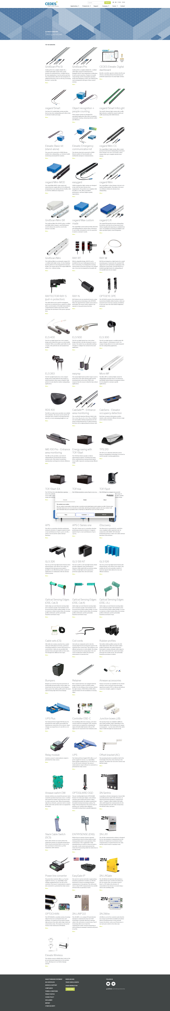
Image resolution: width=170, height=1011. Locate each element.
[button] (70, 989)
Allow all (104, 514)
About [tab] (104, 499)
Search (108, 2)
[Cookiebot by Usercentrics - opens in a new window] (107, 496)
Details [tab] (85, 499)
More (46, 83)
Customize (84, 514)
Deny (66, 514)
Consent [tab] (65, 499)
